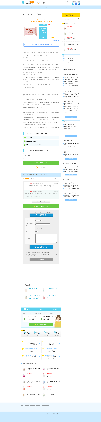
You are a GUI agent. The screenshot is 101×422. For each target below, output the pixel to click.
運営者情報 (38, 405)
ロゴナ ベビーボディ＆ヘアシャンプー (71, 108)
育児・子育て (66, 67)
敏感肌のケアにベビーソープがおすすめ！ (71, 152)
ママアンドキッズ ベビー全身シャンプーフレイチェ (71, 97)
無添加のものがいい (47, 319)
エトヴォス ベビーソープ (51, 394)
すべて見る (71, 117)
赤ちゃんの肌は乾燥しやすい (69, 124)
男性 (37, 228)
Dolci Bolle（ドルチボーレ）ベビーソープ (72, 77)
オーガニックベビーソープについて (70, 133)
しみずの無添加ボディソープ (72, 44)
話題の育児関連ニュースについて (70, 69)
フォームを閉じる (41, 259)
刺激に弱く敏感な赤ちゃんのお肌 (70, 126)
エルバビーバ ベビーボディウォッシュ (71, 79)
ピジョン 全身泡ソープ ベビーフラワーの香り (71, 86)
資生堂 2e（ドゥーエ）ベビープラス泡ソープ (71, 113)
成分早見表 (66, 6)
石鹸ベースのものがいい (31, 319)
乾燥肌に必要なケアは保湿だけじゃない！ (71, 155)
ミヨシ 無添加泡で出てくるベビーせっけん (71, 104)
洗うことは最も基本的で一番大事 (70, 146)
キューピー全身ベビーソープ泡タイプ (71, 106)
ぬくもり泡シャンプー (71, 49)
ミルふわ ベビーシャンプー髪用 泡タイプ (71, 171)
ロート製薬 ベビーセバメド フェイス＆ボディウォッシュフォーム (71, 100)
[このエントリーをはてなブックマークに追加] (79, 3)
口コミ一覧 (74, 6)
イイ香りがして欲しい (30, 317)
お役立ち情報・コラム (68, 62)
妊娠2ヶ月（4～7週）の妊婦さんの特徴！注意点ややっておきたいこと (72, 183)
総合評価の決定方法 (45, 405)
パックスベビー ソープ (68, 91)
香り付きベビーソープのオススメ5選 (31, 357)
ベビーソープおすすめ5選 (51, 343)
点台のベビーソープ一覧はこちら (25, 333)
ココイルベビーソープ (34, 288)
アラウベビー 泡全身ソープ (69, 83)
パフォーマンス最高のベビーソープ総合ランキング (31, 343)
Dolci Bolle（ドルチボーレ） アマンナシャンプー (71, 167)
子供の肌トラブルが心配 (31, 316)
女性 (41, 228)
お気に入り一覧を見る (44, 3)
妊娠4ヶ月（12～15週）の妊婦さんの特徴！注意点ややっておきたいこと (71, 189)
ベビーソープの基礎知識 (42, 6)
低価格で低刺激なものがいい (49, 316)
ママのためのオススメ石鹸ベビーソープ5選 (51, 357)
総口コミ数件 (38, 3)
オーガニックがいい (47, 317)
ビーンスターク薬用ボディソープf (70, 110)
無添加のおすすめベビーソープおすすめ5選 (51, 350)
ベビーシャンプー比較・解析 (55, 6)
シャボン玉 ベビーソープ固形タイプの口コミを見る (41, 44)
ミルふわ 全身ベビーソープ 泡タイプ (71, 81)
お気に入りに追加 (41, 19)
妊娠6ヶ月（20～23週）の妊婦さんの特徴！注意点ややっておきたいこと (71, 196)
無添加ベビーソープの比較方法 (70, 130)
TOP (22, 405)
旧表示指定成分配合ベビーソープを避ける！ (71, 144)
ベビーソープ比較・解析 (30, 6)
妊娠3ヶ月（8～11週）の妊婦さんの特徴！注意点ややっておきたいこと (71, 186)
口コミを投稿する (41, 215)
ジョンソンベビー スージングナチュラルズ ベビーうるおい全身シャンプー (34, 297)
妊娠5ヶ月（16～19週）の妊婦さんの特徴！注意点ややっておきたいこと (71, 193)
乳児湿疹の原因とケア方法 (69, 128)
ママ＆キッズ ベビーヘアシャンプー (71, 169)
